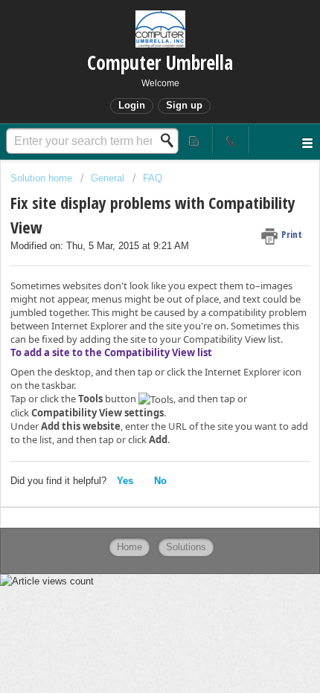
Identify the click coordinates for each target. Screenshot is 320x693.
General (107, 178)
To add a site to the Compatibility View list (111, 352)
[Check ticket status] (195, 140)
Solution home (42, 178)
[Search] (171, 140)
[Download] (132, 334)
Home (129, 546)
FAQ (152, 178)
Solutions (186, 546)
